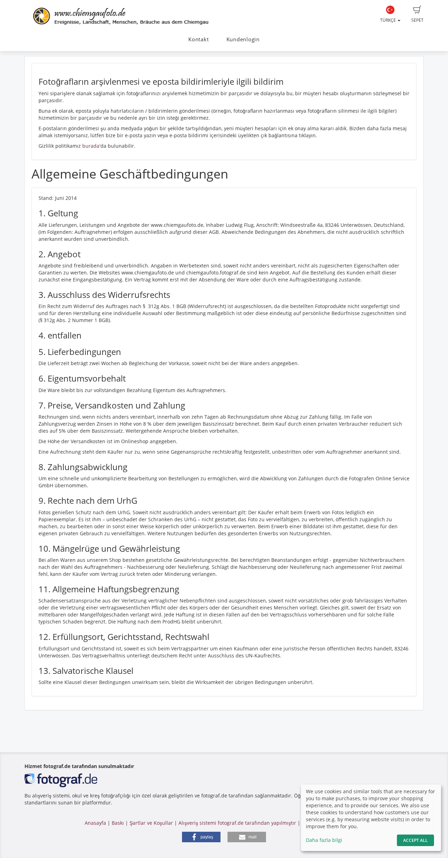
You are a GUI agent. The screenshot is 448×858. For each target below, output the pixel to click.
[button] (201, 837)
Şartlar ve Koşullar (151, 822)
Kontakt (198, 39)
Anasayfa (95, 822)
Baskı (118, 822)
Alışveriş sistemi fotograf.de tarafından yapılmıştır (237, 822)
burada (90, 145)
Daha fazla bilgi (324, 840)
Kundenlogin (243, 39)
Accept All (415, 840)
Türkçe (388, 20)
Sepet (417, 20)
